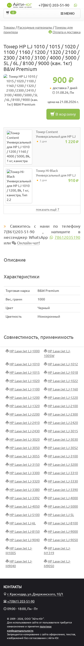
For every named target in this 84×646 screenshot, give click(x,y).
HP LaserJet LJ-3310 (63, 473)
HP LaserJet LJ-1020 (25, 381)
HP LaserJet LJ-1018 (63, 372)
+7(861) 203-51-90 (53, 5)
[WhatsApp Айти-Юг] (75, 5)
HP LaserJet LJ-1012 (63, 364)
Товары (9, 27)
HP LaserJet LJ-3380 (25, 490)
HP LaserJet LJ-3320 (25, 481)
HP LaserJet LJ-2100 (63, 406)
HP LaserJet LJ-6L (23, 523)
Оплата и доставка (66, 32)
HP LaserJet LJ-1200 (25, 398)
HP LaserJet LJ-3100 (63, 456)
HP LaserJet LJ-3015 (63, 431)
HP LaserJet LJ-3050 (25, 448)
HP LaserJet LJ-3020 (25, 439)
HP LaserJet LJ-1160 (63, 389)
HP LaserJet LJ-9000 (63, 531)
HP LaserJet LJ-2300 (63, 414)
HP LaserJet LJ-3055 (25, 456)
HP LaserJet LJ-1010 (25, 364)
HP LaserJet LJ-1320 (25, 406)
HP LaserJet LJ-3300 (25, 473)
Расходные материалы (35, 27)
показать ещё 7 (47, 209)
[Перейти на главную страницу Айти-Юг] (19, 5)
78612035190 (67, 237)
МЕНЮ (68, 13)
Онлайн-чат (28, 243)
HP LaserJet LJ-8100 (63, 523)
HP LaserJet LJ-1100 (25, 389)
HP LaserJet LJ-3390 (63, 490)
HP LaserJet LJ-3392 (25, 498)
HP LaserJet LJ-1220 (63, 398)
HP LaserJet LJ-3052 (63, 448)
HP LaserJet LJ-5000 (63, 506)
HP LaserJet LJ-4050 (25, 506)
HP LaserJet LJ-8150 (25, 531)
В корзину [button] (65, 114)
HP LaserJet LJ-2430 (25, 431)
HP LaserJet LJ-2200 (25, 414)
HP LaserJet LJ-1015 (25, 372)
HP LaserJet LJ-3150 (25, 464)
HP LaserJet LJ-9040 (25, 540)
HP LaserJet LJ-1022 (63, 381)
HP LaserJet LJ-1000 (25, 351)
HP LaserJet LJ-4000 (63, 498)
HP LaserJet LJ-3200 (63, 464)
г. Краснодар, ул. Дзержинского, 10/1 (35, 594)
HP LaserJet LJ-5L (61, 515)
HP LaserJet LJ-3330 (63, 481)
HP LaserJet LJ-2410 (25, 423)
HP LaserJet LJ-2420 (63, 423)
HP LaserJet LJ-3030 (63, 439)
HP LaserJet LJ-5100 (25, 515)
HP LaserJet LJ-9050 (63, 540)
